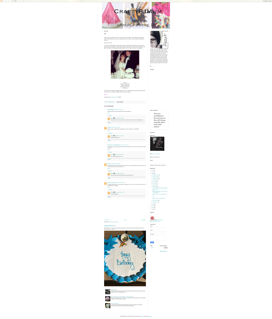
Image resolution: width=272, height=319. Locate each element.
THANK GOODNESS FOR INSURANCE (160, 188)
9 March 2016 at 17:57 (121, 182)
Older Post (144, 219)
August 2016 (155, 179)
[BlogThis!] (118, 102)
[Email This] (117, 102)
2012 (152, 209)
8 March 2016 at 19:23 (116, 127)
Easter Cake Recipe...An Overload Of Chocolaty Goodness (122, 296)
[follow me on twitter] (159, 219)
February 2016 (155, 200)
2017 (152, 171)
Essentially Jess (113, 97)
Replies (110, 115)
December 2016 (155, 175)
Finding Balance (114, 289)
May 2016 (154, 183)
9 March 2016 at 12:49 (119, 173)
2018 (152, 170)
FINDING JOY (155, 189)
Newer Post (106, 219)
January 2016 (155, 202)
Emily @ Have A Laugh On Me (113, 144)
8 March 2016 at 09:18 (119, 118)
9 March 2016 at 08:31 (116, 163)
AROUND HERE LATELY (109, 225)
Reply (109, 113)
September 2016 (155, 178)
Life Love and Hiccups (112, 182)
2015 (152, 204)
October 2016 (155, 176)
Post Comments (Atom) (113, 221)
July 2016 (154, 181)
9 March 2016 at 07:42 (119, 154)
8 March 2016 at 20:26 (119, 135)
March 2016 (154, 186)
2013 (152, 207)
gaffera (142, 316)
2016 (152, 173)
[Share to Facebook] (121, 102)
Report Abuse (163, 251)
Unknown (109, 127)
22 (152, 196)
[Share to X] (120, 102)
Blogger (150, 316)
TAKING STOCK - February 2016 (158, 198)
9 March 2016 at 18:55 (119, 192)
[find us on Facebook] (155, 221)
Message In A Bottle (115, 303)
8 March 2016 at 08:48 (118, 109)
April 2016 (154, 184)
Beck (112, 118)
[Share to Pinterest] (122, 102)
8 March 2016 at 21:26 (124, 144)
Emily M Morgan (111, 109)
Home (125, 219)
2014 (152, 205)
